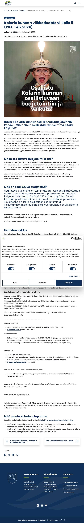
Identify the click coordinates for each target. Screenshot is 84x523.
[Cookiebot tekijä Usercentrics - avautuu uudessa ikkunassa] (73, 238)
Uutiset (23, 10)
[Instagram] (42, 505)
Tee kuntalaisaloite (71, 489)
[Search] (75, 3)
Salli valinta (42, 283)
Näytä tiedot (73, 276)
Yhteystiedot (68, 492)
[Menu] (79, 3)
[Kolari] (8, 3)
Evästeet (42, 520)
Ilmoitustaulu (12, 10)
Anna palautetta (70, 485)
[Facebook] (38, 505)
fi (4, 10)
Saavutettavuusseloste (27, 520)
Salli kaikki (69, 283)
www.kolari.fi (29, 489)
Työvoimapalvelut (70, 482)
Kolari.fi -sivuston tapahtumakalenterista (56, 420)
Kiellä (15, 283)
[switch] (32, 268)
